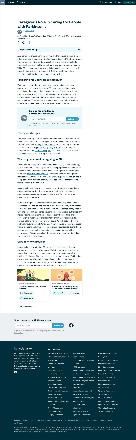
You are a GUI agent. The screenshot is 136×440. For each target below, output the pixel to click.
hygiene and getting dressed (48, 147)
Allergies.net (52, 360)
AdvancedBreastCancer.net (58, 353)
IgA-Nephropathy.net (81, 374)
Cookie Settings (91, 420)
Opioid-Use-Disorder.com (108, 360)
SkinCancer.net (104, 394)
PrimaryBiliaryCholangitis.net (109, 370)
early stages (52, 91)
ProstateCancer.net (105, 374)
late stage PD (45, 88)
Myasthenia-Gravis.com (82, 415)
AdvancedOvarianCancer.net (58, 357)
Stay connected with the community (34, 320)
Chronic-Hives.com (55, 398)
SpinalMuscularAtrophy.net (108, 405)
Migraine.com (78, 408)
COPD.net (51, 405)
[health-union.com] (23, 349)
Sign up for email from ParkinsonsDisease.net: (42, 112)
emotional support (43, 150)
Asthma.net (52, 367)
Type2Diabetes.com (105, 411)
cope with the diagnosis (37, 174)
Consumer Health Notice (56, 420)
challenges (42, 138)
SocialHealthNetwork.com (108, 401)
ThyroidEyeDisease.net (106, 408)
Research (21, 247)
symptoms (22, 233)
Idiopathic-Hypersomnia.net (83, 370)
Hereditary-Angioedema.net (83, 360)
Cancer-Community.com (57, 387)
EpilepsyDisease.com (56, 415)
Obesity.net (102, 357)
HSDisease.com (79, 367)
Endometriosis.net (54, 411)
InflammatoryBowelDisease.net (84, 377)
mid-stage (60, 188)
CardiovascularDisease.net (58, 391)
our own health (72, 65)
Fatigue (57, 191)
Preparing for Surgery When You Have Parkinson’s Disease (66, 287)
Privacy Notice (71, 123)
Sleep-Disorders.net (105, 398)
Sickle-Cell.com (104, 387)
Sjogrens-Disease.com (106, 391)
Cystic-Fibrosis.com (55, 408)
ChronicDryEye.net (55, 394)
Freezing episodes (41, 215)
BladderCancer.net (54, 381)
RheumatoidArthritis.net (107, 384)
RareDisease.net (104, 381)
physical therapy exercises (45, 180)
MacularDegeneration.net (82, 391)
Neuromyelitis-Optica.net (107, 353)
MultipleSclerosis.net (80, 411)
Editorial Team (29, 31)
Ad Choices (18, 423)
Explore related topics (30, 49)
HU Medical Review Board (38, 36)
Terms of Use (36, 125)
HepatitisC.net (78, 357)
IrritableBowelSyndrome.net (83, 381)
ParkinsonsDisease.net (106, 364)
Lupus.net (76, 387)
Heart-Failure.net (79, 353)
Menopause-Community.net (83, 398)
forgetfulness (39, 227)
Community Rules (105, 420)
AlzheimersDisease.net (56, 364)
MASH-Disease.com (80, 394)
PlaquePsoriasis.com (106, 367)
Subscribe (129, 2)
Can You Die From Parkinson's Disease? (32, 287)
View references (25, 307)
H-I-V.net (76, 364)
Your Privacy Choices (75, 420)
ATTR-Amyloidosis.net (56, 374)
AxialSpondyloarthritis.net (57, 377)
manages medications (45, 144)
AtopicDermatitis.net (55, 370)
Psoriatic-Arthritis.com (106, 377)
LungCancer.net (79, 384)
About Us (17, 420)
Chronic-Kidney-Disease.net (58, 401)
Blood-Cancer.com (55, 384)
